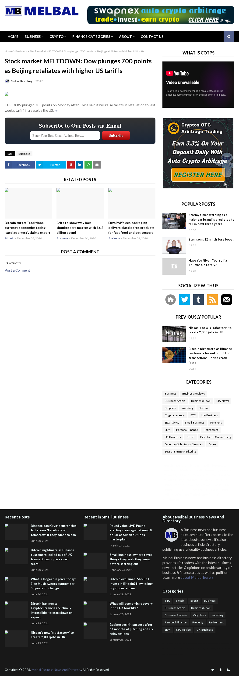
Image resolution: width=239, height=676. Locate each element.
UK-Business (209, 415)
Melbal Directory (21, 81)
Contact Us (152, 36)
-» (56, 110)
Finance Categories (91, 36)
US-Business (173, 437)
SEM (167, 429)
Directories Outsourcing (215, 437)
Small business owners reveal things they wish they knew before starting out (131, 559)
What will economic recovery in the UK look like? (131, 606)
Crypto (56, 36)
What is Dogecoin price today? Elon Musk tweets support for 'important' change (53, 583)
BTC (193, 415)
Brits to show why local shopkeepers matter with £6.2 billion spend (79, 227)
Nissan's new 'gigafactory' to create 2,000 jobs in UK (210, 330)
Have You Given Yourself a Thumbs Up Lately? (208, 263)
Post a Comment (17, 270)
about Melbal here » (197, 577)
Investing (187, 408)
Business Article (175, 401)
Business (33, 36)
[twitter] (212, 670)
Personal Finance (187, 429)
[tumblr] (221, 670)
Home (13, 36)
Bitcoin (203, 408)
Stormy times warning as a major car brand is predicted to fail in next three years (211, 219)
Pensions (216, 422)
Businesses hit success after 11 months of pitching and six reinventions (131, 629)
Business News (201, 401)
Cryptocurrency (175, 415)
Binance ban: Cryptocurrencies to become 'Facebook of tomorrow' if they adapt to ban (54, 530)
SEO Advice (172, 422)
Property (170, 408)
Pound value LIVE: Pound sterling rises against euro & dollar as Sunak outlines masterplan (131, 532)
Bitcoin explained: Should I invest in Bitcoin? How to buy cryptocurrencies (131, 583)
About (125, 36)
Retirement (211, 429)
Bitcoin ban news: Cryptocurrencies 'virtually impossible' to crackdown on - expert (52, 610)
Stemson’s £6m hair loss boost (211, 239)
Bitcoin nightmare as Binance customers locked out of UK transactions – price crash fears (210, 355)
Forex (212, 444)
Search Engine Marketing (180, 451)
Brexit (190, 437)
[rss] (228, 670)
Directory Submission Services (184, 444)
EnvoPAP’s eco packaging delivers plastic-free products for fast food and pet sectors (131, 227)
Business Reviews (193, 393)
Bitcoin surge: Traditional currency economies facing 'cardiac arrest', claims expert (27, 227)
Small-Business (194, 422)
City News (222, 401)
